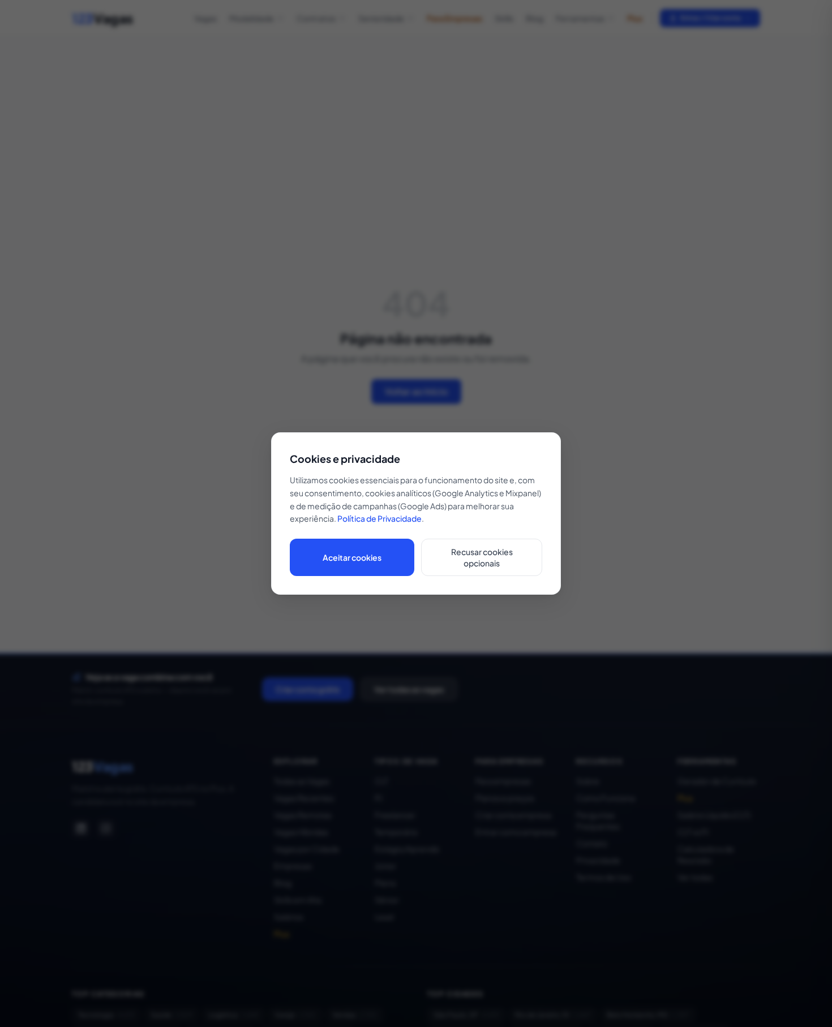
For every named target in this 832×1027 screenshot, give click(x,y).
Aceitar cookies (352, 557)
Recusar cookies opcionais (482, 557)
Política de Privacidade (379, 518)
